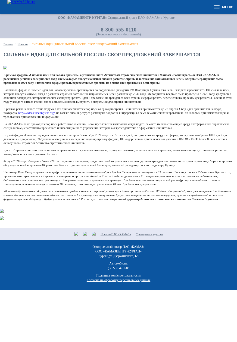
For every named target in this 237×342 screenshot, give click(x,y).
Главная (8, 44)
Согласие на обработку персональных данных (118, 280)
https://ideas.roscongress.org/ (36, 113)
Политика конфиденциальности (118, 275)
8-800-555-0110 (119, 30)
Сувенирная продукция (149, 234)
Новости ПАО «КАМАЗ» (116, 234)
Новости (23, 44)
